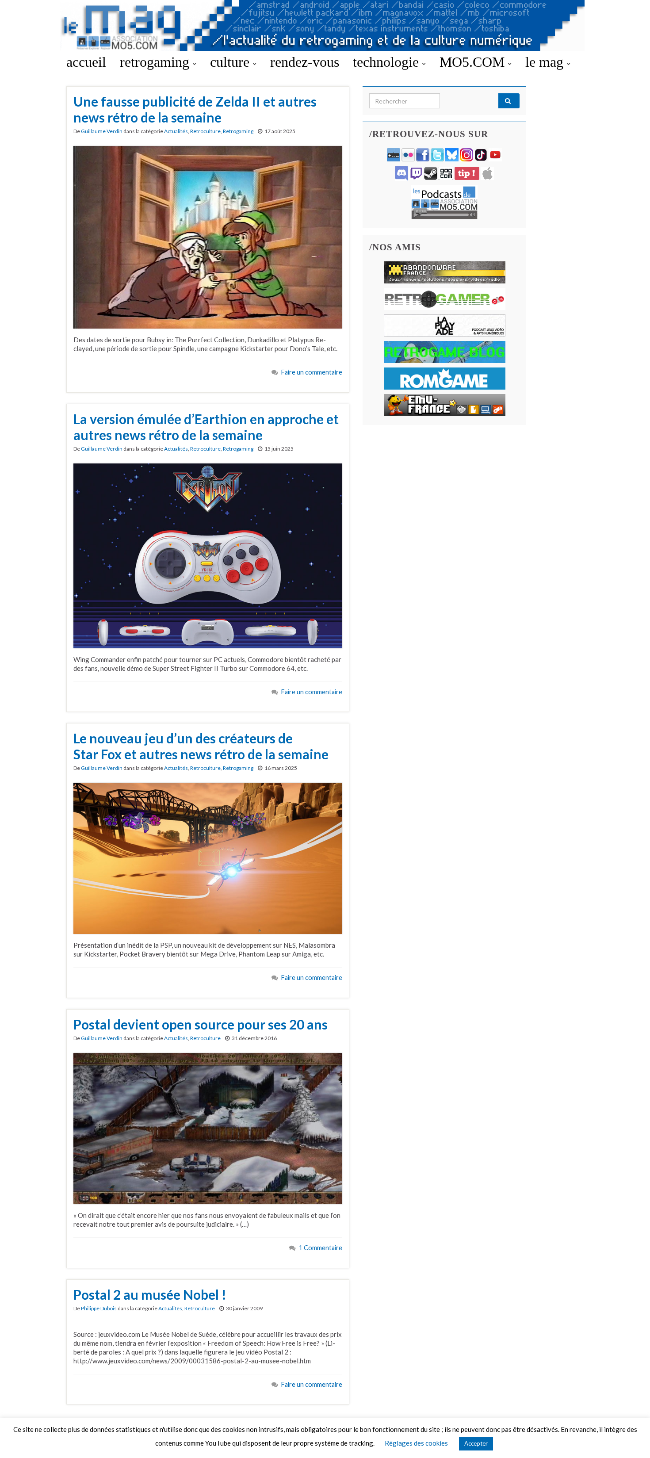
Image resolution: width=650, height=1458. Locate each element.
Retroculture (205, 131)
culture (231, 62)
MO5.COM (474, 62)
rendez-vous (304, 62)
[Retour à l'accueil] (325, 25)
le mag (546, 62)
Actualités (176, 131)
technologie (387, 62)
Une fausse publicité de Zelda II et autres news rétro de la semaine (195, 109)
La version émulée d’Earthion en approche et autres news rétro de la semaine (206, 427)
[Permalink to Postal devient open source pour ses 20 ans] (207, 1128)
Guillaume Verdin (101, 131)
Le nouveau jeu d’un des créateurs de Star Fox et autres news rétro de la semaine (201, 746)
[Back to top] (630, 1438)
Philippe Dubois (99, 1308)
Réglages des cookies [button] (416, 1443)
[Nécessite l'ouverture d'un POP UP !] (444, 201)
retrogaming (156, 62)
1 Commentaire (320, 1247)
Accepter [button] (476, 1443)
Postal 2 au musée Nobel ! (149, 1294)
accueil (86, 62)
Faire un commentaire (311, 372)
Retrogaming (238, 131)
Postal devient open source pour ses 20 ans (200, 1024)
